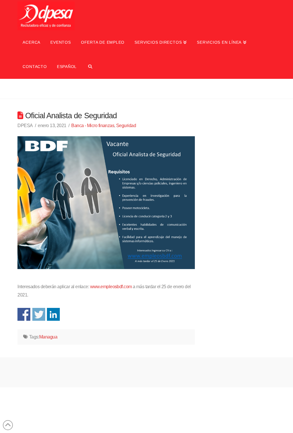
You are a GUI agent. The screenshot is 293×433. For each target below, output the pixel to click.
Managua (48, 336)
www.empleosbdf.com (111, 286)
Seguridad (126, 125)
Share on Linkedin (53, 314)
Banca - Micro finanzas (92, 125)
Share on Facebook (23, 314)
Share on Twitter (38, 314)
